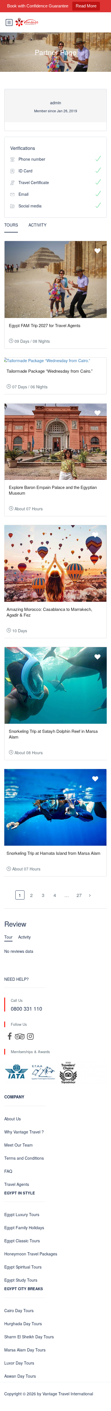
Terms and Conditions (24, 1158)
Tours (11, 225)
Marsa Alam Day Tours (25, 1350)
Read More (86, 5)
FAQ (8, 1171)
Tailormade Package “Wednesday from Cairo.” (49, 371)
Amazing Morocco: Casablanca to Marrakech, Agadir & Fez (49, 612)
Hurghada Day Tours (23, 1323)
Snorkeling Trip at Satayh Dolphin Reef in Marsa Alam (53, 734)
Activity (37, 225)
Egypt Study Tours (20, 1280)
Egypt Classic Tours (22, 1240)
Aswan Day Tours (20, 1376)
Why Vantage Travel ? (24, 1132)
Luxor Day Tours (19, 1363)
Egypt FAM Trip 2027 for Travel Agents (45, 325)
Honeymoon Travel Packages (30, 1254)
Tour (8, 937)
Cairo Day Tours (19, 1310)
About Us (12, 1119)
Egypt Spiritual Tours (23, 1267)
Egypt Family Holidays (24, 1227)
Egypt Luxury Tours (21, 1214)
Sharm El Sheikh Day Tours (29, 1336)
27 (79, 895)
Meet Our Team (18, 1145)
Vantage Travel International (67, 1393)
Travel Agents (16, 1184)
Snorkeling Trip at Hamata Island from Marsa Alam (53, 853)
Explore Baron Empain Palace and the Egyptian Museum (53, 490)
